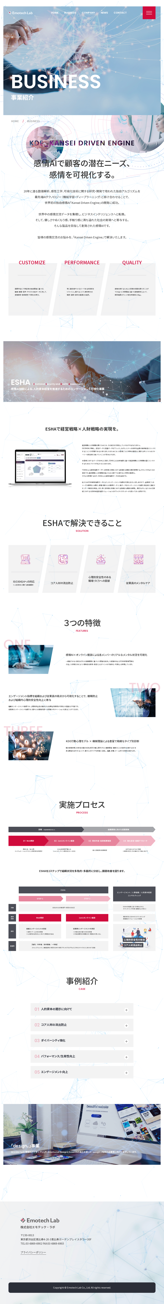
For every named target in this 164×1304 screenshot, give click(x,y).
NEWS (104, 13)
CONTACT (120, 13)
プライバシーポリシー (33, 1252)
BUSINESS (70, 13)
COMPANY (88, 13)
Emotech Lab (20, 13)
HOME (54, 13)
